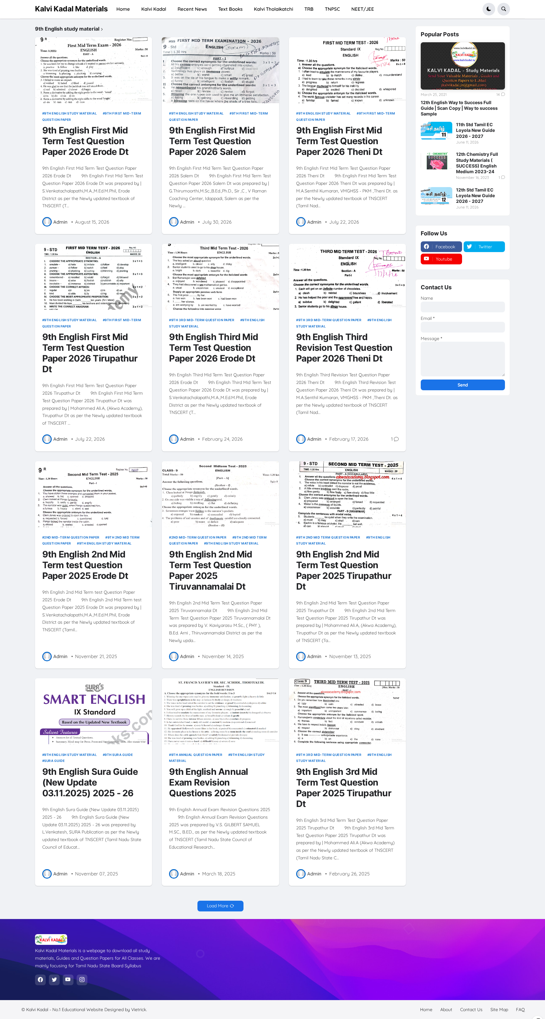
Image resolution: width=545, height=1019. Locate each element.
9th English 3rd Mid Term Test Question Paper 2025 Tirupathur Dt (343, 788)
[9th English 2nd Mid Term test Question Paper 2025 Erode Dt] (93, 494)
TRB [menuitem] (309, 9)
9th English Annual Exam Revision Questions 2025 (208, 782)
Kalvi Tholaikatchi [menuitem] (273, 9)
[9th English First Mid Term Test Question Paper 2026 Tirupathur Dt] (93, 277)
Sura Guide (54, 761)
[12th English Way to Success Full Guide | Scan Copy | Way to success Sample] (463, 66)
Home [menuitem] (123, 9)
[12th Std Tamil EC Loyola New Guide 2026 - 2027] (436, 196)
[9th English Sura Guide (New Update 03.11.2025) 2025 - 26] (93, 711)
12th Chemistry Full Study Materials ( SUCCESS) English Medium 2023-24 (477, 162)
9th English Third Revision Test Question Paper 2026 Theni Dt (344, 348)
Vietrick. (139, 1009)
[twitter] (54, 980)
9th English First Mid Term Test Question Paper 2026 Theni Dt (339, 141)
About (446, 1009)
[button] (489, 9)
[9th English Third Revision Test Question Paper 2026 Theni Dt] (347, 277)
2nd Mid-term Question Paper (72, 537)
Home (426, 1009)
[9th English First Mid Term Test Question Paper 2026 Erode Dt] (93, 70)
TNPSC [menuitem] (332, 9)
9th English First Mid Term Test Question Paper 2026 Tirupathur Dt (90, 353)
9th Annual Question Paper (196, 755)
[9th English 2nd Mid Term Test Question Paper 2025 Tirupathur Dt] (347, 494)
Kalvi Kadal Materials (71, 8)
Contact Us (471, 1009)
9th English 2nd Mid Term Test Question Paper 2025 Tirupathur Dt (343, 570)
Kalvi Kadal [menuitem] (153, 9)
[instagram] (82, 980)
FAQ (520, 1009)
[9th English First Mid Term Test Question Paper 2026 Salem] (220, 70)
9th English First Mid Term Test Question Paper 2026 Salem (212, 141)
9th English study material (70, 113)
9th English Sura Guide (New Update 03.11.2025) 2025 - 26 (90, 782)
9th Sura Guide (119, 755)
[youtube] (68, 980)
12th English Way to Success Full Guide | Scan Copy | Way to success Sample (459, 108)
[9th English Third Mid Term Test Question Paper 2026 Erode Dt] (220, 277)
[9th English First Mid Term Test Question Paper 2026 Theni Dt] (347, 70)
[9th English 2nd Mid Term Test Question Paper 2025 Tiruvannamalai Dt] (220, 494)
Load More (217, 906)
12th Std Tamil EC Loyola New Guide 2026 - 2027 (475, 195)
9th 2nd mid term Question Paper (329, 537)
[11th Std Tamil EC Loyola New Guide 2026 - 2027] (436, 130)
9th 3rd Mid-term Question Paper (202, 320)
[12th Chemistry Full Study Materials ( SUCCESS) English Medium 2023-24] (436, 160)
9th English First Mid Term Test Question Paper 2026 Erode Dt (85, 141)
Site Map (499, 1009)
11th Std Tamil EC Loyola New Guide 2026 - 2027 (475, 130)
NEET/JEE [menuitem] (362, 9)
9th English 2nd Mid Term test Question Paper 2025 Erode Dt (85, 565)
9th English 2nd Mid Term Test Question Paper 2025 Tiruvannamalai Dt (210, 570)
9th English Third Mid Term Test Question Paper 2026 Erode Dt (213, 348)
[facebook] (40, 980)
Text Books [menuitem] (230, 9)
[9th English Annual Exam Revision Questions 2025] (220, 711)
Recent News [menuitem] (192, 9)
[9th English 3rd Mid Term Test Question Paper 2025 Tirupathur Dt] (347, 711)
